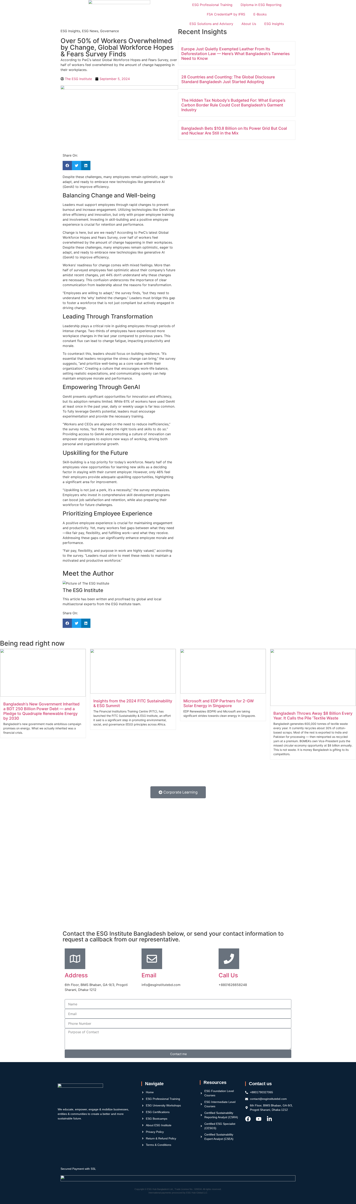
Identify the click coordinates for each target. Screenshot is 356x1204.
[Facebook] (248, 1119)
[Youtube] (258, 1119)
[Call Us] (229, 958)
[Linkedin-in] (269, 1119)
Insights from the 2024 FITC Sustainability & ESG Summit (132, 703)
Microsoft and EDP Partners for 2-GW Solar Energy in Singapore (218, 703)
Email (149, 975)
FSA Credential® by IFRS (226, 14)
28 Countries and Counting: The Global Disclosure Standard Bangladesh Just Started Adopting (228, 79)
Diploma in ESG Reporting (261, 5)
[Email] (152, 958)
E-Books (260, 14)
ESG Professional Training (212, 5)
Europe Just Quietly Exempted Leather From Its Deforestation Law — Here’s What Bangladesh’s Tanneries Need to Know (235, 53)
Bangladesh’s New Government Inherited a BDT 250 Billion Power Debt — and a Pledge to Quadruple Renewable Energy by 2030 (41, 711)
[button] (67, 165)
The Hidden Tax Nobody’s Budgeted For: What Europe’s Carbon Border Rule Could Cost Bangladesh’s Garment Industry (233, 105)
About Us (248, 24)
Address (76, 975)
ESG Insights (274, 24)
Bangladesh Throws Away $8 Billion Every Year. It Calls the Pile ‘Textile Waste (312, 716)
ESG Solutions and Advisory (211, 24)
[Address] (75, 958)
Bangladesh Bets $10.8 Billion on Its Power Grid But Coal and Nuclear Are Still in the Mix (234, 131)
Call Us (228, 975)
